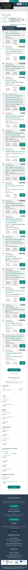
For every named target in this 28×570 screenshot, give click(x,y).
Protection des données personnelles (14, 543)
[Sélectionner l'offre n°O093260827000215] (3, 182)
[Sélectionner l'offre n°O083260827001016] (3, 46)
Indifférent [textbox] (4, 461)
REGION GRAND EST (16, 277)
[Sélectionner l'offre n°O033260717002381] (3, 320)
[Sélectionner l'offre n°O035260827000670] (3, 148)
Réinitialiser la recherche (14, 489)
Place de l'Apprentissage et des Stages (14, 555)
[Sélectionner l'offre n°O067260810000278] (3, 269)
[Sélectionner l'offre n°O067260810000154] (3, 287)
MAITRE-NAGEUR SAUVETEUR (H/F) (15, 151)
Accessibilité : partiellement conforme (14, 545)
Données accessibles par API (12, 568)
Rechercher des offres (14, 538)
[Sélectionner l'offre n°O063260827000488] (3, 164)
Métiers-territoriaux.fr (14, 552)
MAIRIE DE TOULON (16, 51)
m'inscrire (15, 506)
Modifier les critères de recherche (18, 24)
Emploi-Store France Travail (14, 557)
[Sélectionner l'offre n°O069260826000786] (3, 216)
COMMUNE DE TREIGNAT (18, 243)
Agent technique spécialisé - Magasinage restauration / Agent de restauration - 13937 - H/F (14, 273)
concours (4, 1)
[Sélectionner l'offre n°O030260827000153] (3, 200)
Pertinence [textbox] (4, 478)
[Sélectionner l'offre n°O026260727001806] (3, 305)
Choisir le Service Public (14, 554)
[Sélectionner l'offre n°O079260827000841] (3, 77)
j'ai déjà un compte (15, 509)
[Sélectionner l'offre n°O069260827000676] (3, 130)
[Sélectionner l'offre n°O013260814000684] (3, 253)
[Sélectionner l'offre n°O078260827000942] (3, 63)
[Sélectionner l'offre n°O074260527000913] (3, 350)
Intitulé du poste (10, 28)
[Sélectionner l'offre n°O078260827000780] (3, 94)
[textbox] (10, 390)
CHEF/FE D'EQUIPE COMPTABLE (14, 203)
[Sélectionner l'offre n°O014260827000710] (3, 113)
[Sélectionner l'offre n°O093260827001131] (3, 32)
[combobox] (10, 390)
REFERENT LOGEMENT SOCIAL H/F (14, 66)
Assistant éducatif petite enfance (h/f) (15, 49)
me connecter (14, 519)
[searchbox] (14, 397)
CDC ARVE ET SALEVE (17, 356)
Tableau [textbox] (4, 483)
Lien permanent (14, 373)
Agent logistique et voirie (11, 308)
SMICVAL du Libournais (17, 325)
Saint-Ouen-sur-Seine (16, 189)
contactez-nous (14, 531)
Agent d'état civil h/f (10, 256)
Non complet (13, 453)
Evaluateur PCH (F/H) (10, 80)
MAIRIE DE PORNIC (16, 340)
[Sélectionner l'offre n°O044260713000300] (3, 335)
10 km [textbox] (20, 389)
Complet (6, 453)
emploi (12, 1)
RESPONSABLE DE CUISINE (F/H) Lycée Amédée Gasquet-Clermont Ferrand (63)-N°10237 (14, 220)
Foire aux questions (14, 541)
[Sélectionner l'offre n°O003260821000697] (3, 236)
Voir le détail (22, 41)
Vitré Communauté (16, 153)
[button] (21, 382)
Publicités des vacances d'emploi (13, 540)
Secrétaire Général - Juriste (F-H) (13, 323)
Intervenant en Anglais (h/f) (12, 33)
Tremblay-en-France (16, 35)
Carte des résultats (5, 20)
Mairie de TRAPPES (16, 68)
